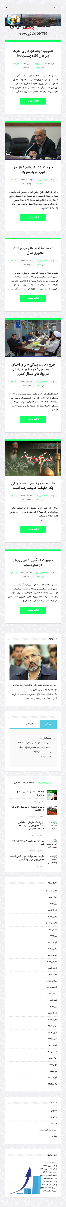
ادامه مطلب (33, 101)
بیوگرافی (48, 723)
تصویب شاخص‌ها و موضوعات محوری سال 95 (33, 250)
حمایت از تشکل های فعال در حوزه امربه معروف (33, 169)
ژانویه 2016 (52, 1032)
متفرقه (39, 67)
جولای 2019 (52, 897)
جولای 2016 (52, 994)
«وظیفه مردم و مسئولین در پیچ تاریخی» (30, 793)
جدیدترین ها (29, 783)
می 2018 (53, 904)
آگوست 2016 (51, 987)
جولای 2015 (52, 1058)
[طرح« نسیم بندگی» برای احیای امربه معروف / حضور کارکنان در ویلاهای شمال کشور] (33, 338)
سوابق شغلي (30, 723)
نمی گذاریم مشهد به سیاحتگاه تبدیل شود (28, 842)
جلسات (39, 183)
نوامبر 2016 (52, 968)
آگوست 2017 (51, 923)
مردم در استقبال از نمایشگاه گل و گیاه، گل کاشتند (27, 808)
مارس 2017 (52, 949)
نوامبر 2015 (52, 1039)
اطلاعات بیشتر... (45, 756)
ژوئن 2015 (53, 1064)
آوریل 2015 (52, 1077)
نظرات (17, 783)
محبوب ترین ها (45, 783)
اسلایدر (54, 1110)
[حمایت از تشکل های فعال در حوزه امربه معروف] (33, 141)
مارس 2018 (52, 916)
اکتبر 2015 (52, 1045)
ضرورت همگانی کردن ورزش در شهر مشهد (33, 562)
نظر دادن (15, 63)
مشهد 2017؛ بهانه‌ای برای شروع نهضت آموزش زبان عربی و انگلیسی (27, 857)
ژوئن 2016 (53, 1000)
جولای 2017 (52, 929)
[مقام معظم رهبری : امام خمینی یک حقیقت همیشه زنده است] (33, 458)
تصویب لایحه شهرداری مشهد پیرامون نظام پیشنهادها (33, 53)
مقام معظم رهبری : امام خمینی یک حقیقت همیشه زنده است (33, 485)
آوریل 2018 (52, 910)
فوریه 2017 (52, 955)
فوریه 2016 (52, 1026)
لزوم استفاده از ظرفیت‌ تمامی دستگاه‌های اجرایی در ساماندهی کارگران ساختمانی (30, 826)
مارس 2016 (52, 1019)
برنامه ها (39, 499)
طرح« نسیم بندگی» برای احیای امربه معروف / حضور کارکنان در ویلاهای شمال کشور (33, 369)
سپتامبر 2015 (51, 1051)
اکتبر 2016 (52, 974)
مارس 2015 (52, 1084)
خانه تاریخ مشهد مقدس (48, 1130)
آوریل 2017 (52, 942)
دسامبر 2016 (52, 961)
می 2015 (53, 1071)
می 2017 (53, 936)
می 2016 (53, 1007)
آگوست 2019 (51, 891)
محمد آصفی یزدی (40, 63)
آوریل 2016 (52, 1013)
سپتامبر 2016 (51, 981)
